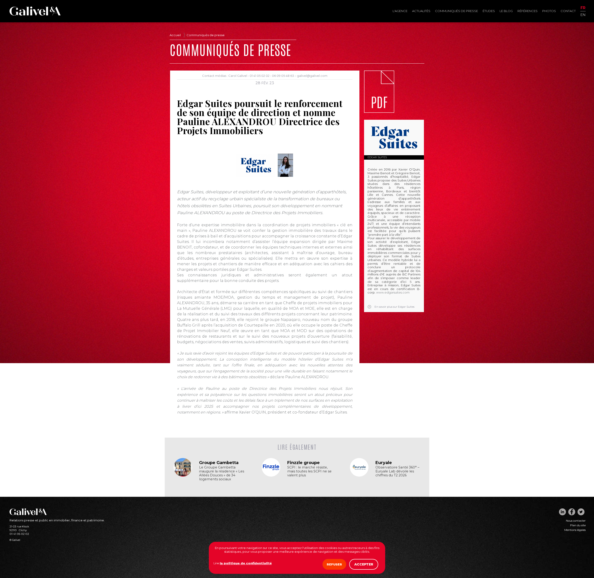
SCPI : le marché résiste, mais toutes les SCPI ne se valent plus (309, 471)
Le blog (506, 11)
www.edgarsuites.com (393, 292)
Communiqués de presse (456, 11)
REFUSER (334, 564)
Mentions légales (575, 530)
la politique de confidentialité (246, 563)
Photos (549, 11)
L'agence (400, 11)
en (583, 14)
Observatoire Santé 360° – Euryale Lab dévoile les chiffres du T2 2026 (397, 471)
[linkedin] (562, 511)
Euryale (383, 462)
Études (489, 11)
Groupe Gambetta (219, 462)
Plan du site (578, 525)
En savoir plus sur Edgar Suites (394, 306)
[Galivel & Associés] (35, 14)
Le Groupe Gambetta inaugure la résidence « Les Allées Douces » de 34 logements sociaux (221, 473)
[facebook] (571, 511)
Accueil (175, 35)
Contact (568, 11)
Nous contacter (576, 520)
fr (583, 8)
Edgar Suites (377, 157)
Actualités (421, 11)
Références (527, 11)
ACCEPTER (363, 564)
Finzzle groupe (303, 462)
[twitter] (581, 511)
